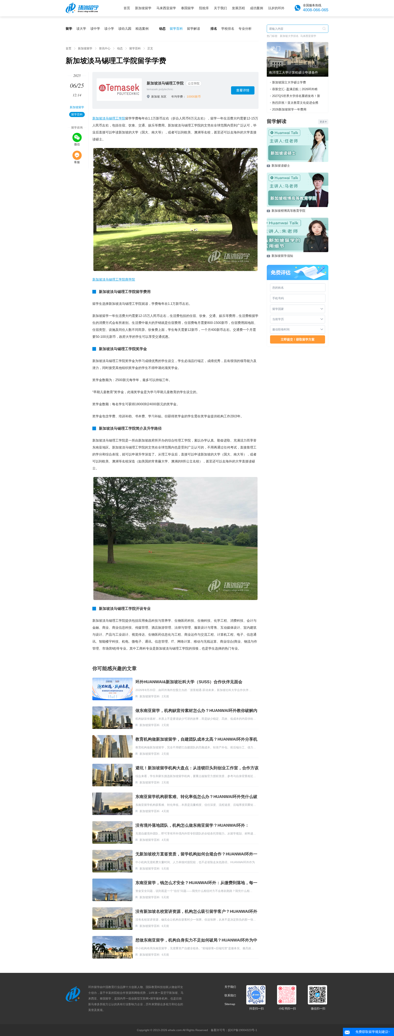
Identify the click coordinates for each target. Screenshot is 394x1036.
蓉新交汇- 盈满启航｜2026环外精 (294, 89)
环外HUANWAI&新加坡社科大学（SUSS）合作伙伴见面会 (188, 682)
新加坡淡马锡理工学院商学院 (113, 279)
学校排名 (227, 28)
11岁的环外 (276, 8)
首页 (127, 8)
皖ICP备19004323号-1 (242, 1030)
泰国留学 (187, 8)
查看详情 (242, 90)
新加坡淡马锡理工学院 (165, 83)
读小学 (109, 28)
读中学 (95, 28)
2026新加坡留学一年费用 (289, 109)
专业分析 (245, 28)
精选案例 (142, 28)
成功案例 (256, 8)
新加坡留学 (143, 8)
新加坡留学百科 (150, 696)
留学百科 (176, 28)
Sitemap (229, 1004)
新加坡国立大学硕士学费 (289, 82)
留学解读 (193, 28)
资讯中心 (104, 48)
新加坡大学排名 (289, 36)
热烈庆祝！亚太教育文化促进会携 (295, 102)
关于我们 (220, 8)
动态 (120, 48)
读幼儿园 (124, 28)
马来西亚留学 (166, 8)
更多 (322, 121)
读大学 (81, 28)
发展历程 (238, 8)
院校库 (204, 8)
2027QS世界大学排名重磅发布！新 (296, 96)
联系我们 (230, 995)
